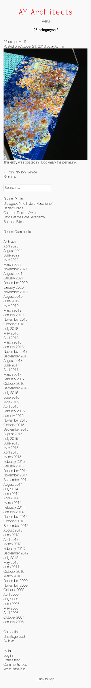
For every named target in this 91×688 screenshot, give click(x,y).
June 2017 (11, 365)
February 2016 (14, 411)
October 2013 (14, 521)
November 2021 (16, 269)
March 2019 (12, 310)
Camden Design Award (20, 213)
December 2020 (16, 283)
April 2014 (11, 498)
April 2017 (11, 370)
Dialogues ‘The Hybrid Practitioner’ (28, 203)
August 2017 (13, 361)
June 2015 (11, 443)
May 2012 (11, 562)
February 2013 (14, 548)
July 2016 (11, 393)
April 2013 (11, 539)
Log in (8, 655)
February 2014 (14, 507)
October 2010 (14, 571)
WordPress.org (14, 669)
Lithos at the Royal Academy (24, 217)
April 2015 (11, 452)
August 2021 (13, 273)
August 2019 (13, 296)
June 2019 (11, 301)
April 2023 (11, 246)
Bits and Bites (14, 222)
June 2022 (11, 255)
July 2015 (11, 439)
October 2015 (14, 425)
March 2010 (12, 576)
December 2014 (16, 471)
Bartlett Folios (13, 208)
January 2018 (14, 347)
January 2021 (14, 278)
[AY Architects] (45, 12)
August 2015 (13, 434)
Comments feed (15, 664)
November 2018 (16, 319)
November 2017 (16, 351)
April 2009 (11, 594)
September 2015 (16, 429)
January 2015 (14, 466)
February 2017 (14, 379)
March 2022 (12, 264)
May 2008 (11, 608)
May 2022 (11, 260)
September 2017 (16, 356)
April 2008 (11, 613)
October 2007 (14, 617)
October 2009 (14, 590)
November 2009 (16, 585)
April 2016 (11, 406)
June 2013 (11, 535)
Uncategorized (14, 636)
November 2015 (16, 420)
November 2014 (16, 475)
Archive (9, 641)
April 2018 (11, 338)
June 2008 (11, 604)
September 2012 (16, 553)
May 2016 (11, 402)
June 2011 (11, 567)
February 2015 (14, 461)
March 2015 (12, 457)
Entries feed (12, 660)
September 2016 (16, 388)
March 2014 (12, 503)
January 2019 (14, 315)
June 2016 (11, 397)
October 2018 (14, 324)
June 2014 (11, 494)
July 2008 (11, 599)
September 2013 (16, 526)
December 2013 (16, 517)
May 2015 (11, 448)
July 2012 (11, 558)
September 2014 (16, 480)
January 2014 (14, 512)
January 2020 (14, 287)
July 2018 (11, 329)
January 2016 (14, 416)
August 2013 (13, 530)
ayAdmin (57, 46)
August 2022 (13, 251)
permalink (69, 162)
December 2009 (16, 581)
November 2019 (16, 292)
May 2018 (11, 333)
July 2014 (11, 489)
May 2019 (11, 306)
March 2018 (12, 342)
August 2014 (13, 484)
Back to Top (45, 679)
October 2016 (14, 383)
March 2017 (12, 374)
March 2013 (12, 544)
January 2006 (14, 622)
